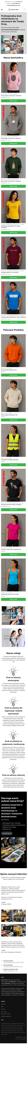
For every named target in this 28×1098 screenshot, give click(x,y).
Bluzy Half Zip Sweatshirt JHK (9, 370)
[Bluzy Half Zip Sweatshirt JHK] (13, 350)
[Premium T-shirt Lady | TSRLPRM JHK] (13, 530)
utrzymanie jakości (21, 1032)
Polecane (9, 368)
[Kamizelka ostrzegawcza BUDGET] (13, 440)
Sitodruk (22, 224)
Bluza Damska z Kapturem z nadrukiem (11, 95)
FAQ (2, 1006)
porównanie (11, 1028)
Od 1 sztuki (4, 1011)
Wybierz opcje (13, 100)
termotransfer (3, 1032)
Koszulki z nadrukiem (6, 224)
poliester (7, 1028)
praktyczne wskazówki (5, 1030)
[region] (13, 1083)
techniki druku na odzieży (18, 1030)
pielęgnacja (3, 1028)
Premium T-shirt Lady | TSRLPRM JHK (11, 549)
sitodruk (11, 1030)
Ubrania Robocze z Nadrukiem (12, 1032)
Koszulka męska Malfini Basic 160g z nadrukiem (13, 317)
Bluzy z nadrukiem (12, 94)
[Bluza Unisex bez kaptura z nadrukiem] (13, 162)
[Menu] (3, 10)
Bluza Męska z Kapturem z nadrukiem (11, 138)
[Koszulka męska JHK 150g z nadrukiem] (13, 485)
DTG (17, 1023)
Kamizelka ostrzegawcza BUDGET (10, 459)
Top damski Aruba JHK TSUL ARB (9, 594)
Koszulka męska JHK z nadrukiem (10, 272)
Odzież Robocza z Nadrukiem (9, 1027)
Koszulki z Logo (16, 1025)
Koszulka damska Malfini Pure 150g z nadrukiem (10, 226)
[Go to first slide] (24, 44)
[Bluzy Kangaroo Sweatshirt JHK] (13, 395)
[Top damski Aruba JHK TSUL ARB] (13, 574)
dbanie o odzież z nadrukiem (10, 1023)
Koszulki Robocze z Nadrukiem (7, 1025)
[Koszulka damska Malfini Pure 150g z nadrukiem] (13, 206)
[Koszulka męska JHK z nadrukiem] (13, 253)
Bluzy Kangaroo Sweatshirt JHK (9, 415)
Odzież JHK (3, 368)
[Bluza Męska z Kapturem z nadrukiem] (13, 120)
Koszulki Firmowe (21, 1023)
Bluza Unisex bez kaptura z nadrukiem (11, 181)
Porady (3, 1009)
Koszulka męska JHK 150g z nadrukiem (11, 504)
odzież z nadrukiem (18, 1027)
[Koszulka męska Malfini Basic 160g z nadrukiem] (13, 297)
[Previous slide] (3, 44)
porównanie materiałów (18, 1028)
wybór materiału (4, 1034)
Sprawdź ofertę (13, 615)
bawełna (2, 1023)
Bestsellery (4, 94)
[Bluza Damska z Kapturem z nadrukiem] (13, 77)
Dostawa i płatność (6, 1016)
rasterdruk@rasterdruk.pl (13, 5)
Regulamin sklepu (6, 1013)
